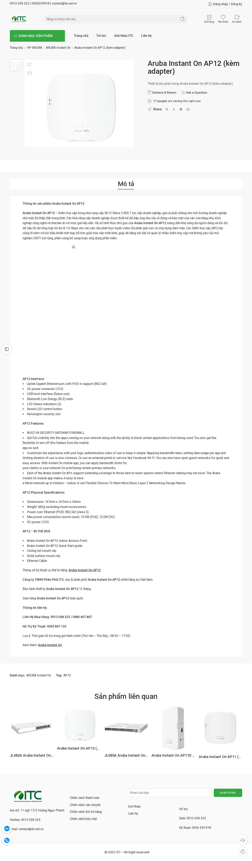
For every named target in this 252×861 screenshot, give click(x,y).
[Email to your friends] (188, 109)
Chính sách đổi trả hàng (86, 812)
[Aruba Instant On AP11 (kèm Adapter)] (220, 728)
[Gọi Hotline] (7, 840)
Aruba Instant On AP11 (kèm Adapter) (220, 757)
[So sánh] (29, 73)
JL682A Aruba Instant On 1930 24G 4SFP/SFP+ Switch (31, 755)
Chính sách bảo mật (83, 819)
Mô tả (126, 184)
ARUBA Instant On (58, 48)
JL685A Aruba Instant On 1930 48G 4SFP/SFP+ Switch (126, 755)
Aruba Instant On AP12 (85, 570)
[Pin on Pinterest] (181, 109)
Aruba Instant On (50, 645)
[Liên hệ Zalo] (7, 828)
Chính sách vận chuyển (85, 805)
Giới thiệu (134, 806)
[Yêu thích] (29, 65)
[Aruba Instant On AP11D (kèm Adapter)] (231, 48)
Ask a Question (196, 92)
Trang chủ (81, 36)
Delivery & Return (164, 92)
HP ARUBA (34, 48)
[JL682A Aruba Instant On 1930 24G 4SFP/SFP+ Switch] (31, 728)
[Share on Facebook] (173, 109)
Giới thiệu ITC (123, 36)
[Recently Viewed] (242, 851)
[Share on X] (167, 109)
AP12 (67, 675)
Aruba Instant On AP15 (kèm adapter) (78, 748)
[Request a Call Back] (242, 839)
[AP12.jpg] (16, 66)
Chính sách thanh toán (84, 798)
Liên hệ (146, 36)
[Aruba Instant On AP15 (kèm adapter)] (239, 48)
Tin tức (101, 36)
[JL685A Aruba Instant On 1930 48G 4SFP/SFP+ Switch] (126, 728)
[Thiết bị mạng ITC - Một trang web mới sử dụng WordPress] (19, 19)
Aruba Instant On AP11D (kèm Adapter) (173, 755)
